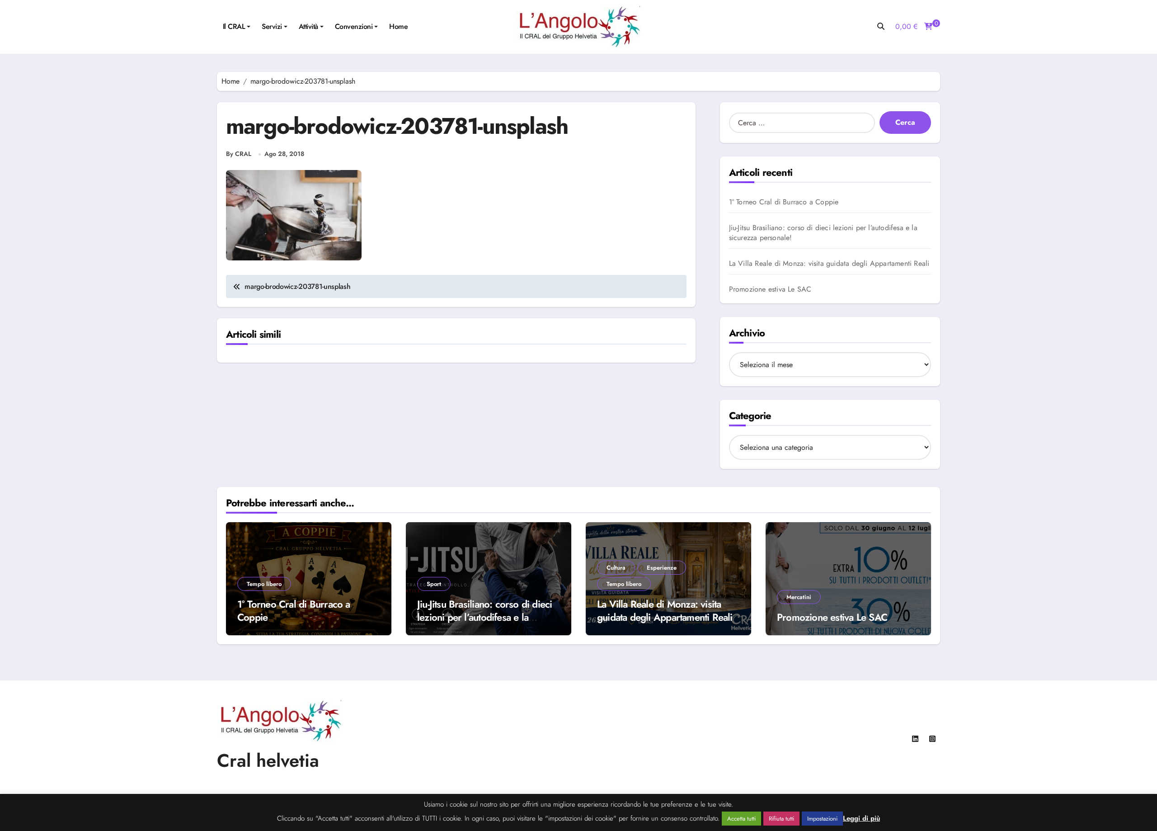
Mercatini (798, 597)
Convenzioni (354, 26)
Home (398, 26)
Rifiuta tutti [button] (781, 818)
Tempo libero (264, 584)
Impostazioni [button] (822, 818)
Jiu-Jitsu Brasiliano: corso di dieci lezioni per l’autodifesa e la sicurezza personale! (823, 233)
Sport (434, 584)
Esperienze (662, 567)
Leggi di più (861, 818)
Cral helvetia (268, 760)
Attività (308, 26)
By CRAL (238, 154)
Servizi (272, 26)
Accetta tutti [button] (741, 818)
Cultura (616, 567)
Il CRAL (234, 26)
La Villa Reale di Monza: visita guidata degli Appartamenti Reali (829, 264)
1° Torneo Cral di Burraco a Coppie (784, 202)
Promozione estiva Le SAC (770, 289)
